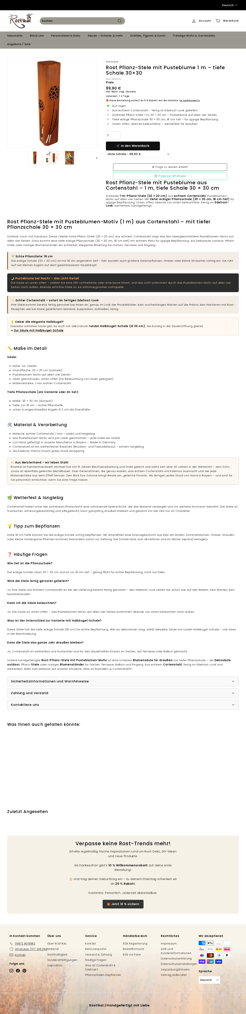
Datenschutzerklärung (176, 958)
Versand (131, 91)
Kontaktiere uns (25, 704)
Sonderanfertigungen (62, 960)
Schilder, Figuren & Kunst (148, 35)
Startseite (112, 61)
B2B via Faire (132, 954)
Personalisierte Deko (65, 35)
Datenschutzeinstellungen (179, 964)
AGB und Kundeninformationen (176, 951)
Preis (110, 82)
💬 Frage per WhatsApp (170, 176)
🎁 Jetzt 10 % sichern (123, 904)
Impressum (169, 943)
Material (53, 949)
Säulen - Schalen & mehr (105, 35)
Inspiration (54, 965)
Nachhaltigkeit (57, 954)
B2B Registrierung (135, 943)
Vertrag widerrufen (174, 975)
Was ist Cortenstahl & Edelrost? (100, 967)
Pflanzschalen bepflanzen (103, 975)
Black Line (37, 35)
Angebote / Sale (19, 44)
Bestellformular (133, 949)
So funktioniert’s (189, 100)
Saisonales (15, 35)
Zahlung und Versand (29, 693)
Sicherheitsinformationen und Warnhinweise (50, 681)
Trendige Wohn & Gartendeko (194, 35)
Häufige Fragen (96, 960)
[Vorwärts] (95, 158)
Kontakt (90, 943)
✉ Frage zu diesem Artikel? (170, 167)
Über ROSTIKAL (57, 943)
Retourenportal (95, 949)
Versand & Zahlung (98, 954)
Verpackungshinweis (175, 969)
